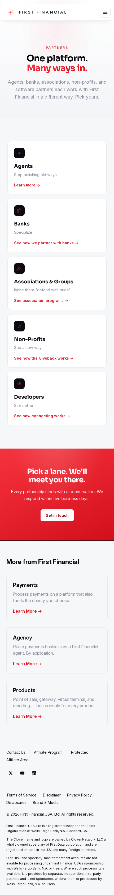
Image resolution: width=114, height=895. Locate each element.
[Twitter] (10, 773)
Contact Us (15, 752)
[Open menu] (105, 12)
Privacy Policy (79, 795)
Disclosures (16, 802)
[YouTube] (22, 773)
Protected (80, 752)
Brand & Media (46, 802)
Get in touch (57, 515)
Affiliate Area (17, 759)
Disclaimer (52, 795)
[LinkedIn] (34, 773)
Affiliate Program (48, 752)
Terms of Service (21, 795)
